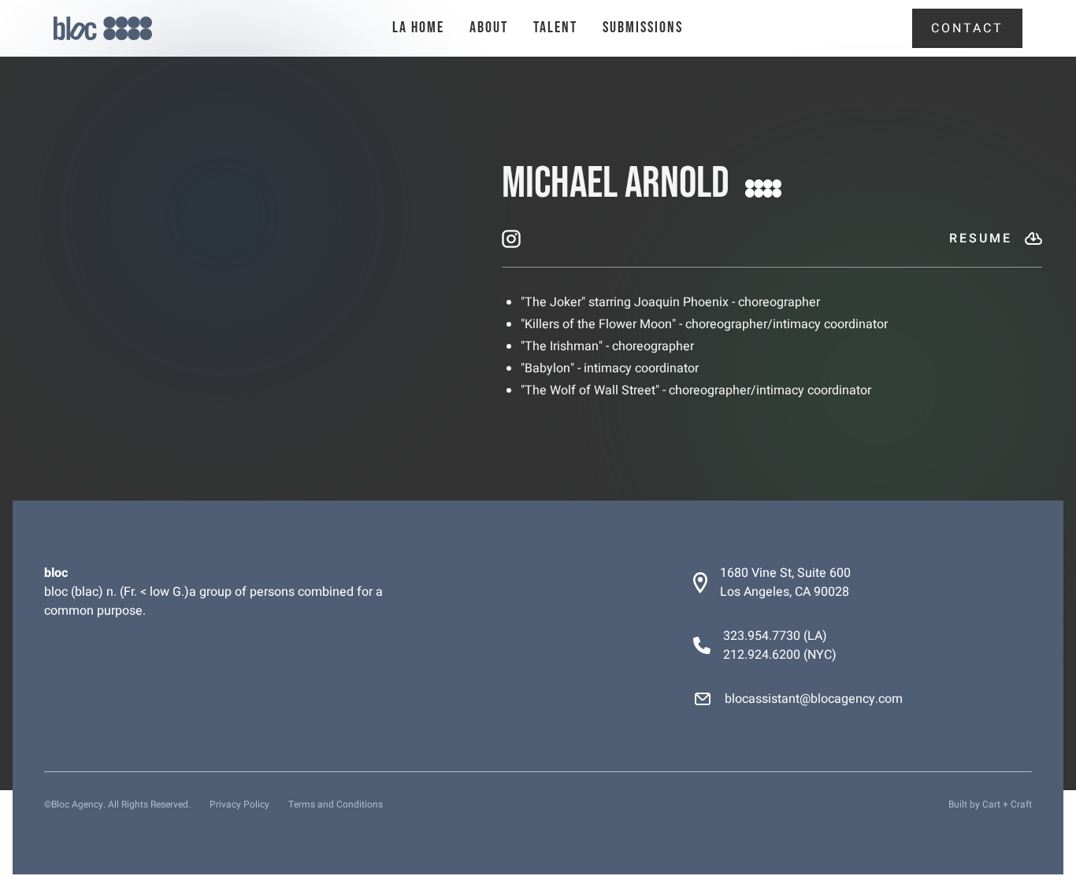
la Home (418, 27)
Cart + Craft (1007, 804)
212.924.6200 (761, 654)
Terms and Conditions (335, 804)
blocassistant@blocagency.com (814, 698)
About (488, 27)
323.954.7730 (761, 635)
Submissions (643, 27)
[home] (132, 29)
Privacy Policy (239, 804)
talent (555, 27)
